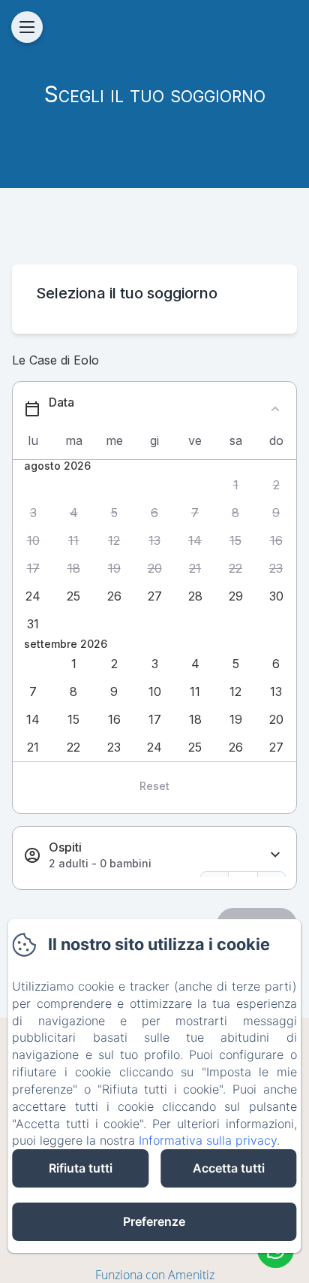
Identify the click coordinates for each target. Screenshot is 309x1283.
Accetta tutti (229, 1168)
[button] (235, 485)
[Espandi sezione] (275, 855)
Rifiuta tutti (80, 1168)
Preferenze (154, 1221)
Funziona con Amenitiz (154, 1274)
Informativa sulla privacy (208, 1140)
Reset (155, 785)
